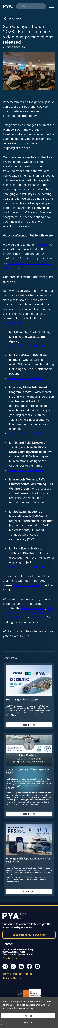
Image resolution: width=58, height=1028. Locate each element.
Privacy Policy (11, 978)
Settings (28, 1022)
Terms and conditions (17, 973)
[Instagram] (5, 966)
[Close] (53, 1001)
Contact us (9, 958)
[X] (13, 966)
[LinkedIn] (21, 966)
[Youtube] (37, 966)
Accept (28, 1015)
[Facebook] (29, 966)
